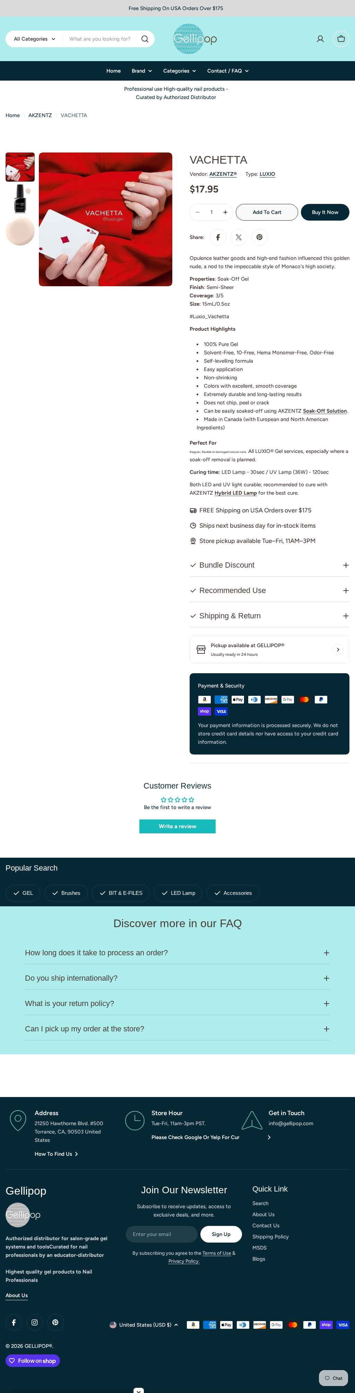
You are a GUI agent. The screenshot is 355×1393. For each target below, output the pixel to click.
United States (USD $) (145, 1325)
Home (13, 115)
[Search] (145, 39)
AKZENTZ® (223, 174)
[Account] (320, 39)
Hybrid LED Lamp (236, 493)
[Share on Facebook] (218, 237)
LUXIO (267, 174)
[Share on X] (239, 237)
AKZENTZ (40, 115)
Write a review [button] (177, 826)
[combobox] (80, 39)
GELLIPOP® (38, 1346)
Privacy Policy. (184, 1261)
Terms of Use (216, 1253)
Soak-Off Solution (325, 411)
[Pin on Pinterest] (259, 237)
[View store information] (338, 649)
